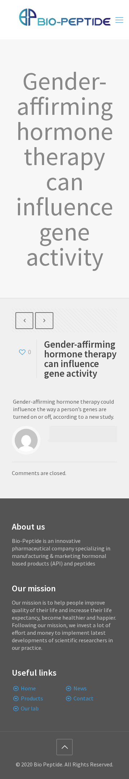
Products (32, 698)
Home (28, 688)
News (80, 688)
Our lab (30, 708)
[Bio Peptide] (64, 20)
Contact (83, 698)
